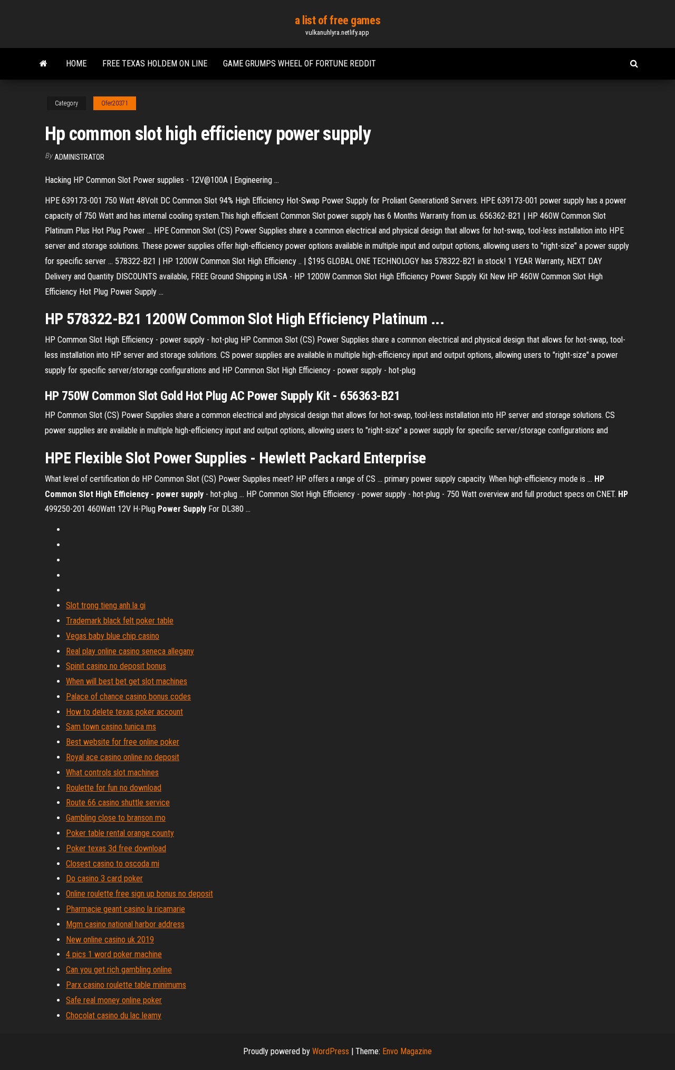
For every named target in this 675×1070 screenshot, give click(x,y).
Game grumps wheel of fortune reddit (299, 64)
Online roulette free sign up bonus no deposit (139, 894)
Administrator (79, 157)
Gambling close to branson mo (116, 818)
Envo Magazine (407, 1051)
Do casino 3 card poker (104, 878)
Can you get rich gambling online (119, 970)
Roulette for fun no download (113, 788)
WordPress (330, 1051)
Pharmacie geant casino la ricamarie (125, 909)
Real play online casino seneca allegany (130, 651)
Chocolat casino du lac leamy (113, 1015)
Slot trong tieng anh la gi (106, 605)
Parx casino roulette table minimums (126, 985)
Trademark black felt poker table (119, 621)
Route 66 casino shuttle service (118, 802)
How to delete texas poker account (124, 712)
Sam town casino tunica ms (111, 727)
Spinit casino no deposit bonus (116, 666)
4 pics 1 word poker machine (114, 954)
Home (76, 64)
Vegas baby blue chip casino (112, 636)
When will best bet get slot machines (126, 681)
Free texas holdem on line (154, 64)
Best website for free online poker (122, 742)
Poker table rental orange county (120, 833)
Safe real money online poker (114, 1000)
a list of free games (337, 20)
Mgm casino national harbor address (125, 924)
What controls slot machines (112, 772)
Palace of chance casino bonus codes (128, 697)
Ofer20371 (114, 103)
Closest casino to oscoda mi (112, 864)
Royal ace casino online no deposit (122, 757)
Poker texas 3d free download (116, 848)
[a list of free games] (43, 64)
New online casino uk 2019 (110, 940)
